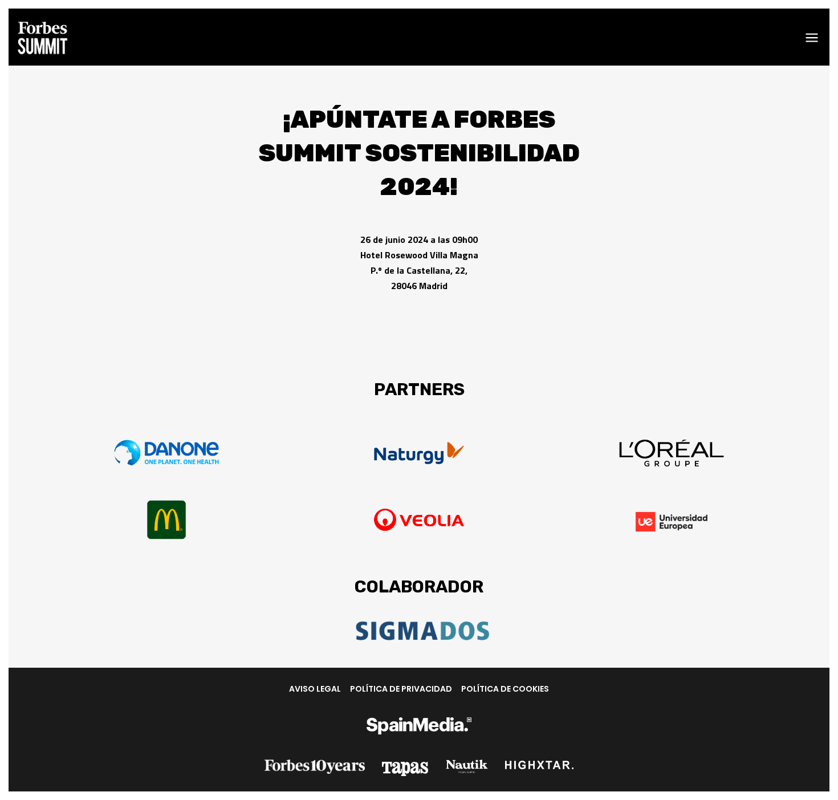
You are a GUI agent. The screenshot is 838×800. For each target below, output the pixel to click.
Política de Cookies (505, 689)
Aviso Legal (315, 689)
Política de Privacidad (401, 689)
